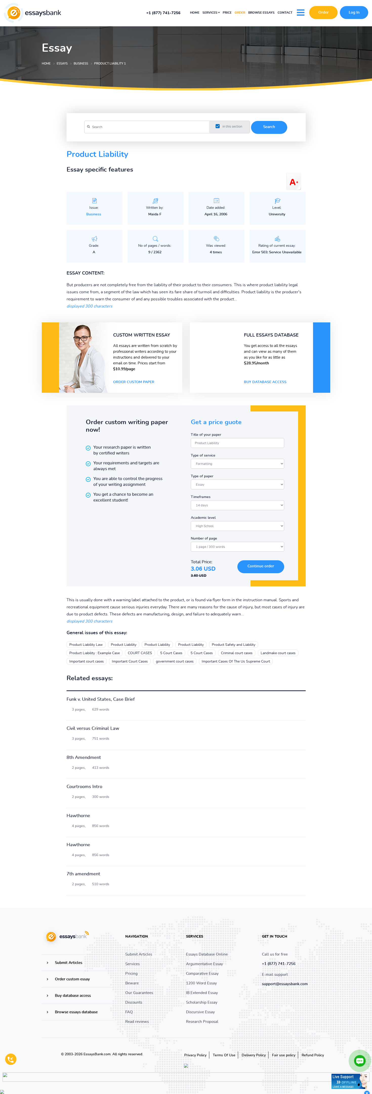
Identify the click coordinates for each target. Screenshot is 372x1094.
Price (227, 12)
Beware (132, 983)
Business (93, 214)
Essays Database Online (207, 954)
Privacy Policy (195, 1055)
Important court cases (86, 661)
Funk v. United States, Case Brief (101, 699)
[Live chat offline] (349, 1081)
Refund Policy (313, 1055)
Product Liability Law (86, 645)
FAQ (129, 1012)
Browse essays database (76, 1012)
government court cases (175, 661)
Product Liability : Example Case (94, 653)
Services (210, 12)
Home (194, 12)
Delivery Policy (254, 1055)
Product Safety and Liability (233, 645)
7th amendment (83, 874)
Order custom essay (72, 979)
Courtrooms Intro (84, 787)
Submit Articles (68, 963)
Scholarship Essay (201, 1002)
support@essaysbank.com (285, 984)
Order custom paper (133, 382)
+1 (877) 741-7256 (163, 13)
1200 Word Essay (201, 983)
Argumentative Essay (204, 964)
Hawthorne (78, 816)
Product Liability (123, 645)
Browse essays (261, 12)
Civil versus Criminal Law (93, 728)
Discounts (133, 1002)
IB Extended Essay (202, 993)
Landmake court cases (278, 653)
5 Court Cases (171, 653)
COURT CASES (140, 653)
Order (240, 12)
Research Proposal (202, 1022)
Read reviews (137, 1022)
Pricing (131, 974)
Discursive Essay (200, 1012)
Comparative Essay (202, 974)
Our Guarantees (139, 993)
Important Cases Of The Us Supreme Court (236, 661)
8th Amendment (84, 757)
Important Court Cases (130, 661)
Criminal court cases (237, 653)
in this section (232, 126)
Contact (285, 12)
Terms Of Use (224, 1055)
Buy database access (265, 382)
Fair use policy (283, 1055)
